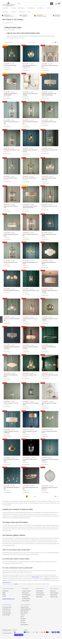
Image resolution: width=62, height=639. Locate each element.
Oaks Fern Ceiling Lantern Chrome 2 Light (11, 403)
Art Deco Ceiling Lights (6, 612)
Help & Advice (57, 16)
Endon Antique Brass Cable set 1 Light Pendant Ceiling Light (50, 460)
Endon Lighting (6, 67)
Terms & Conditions (24, 624)
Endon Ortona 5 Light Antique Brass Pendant (11, 290)
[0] (58, 3)
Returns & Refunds (24, 612)
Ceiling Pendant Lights (9, 22)
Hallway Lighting (25, 592)
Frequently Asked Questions (26, 609)
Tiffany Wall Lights (53, 594)
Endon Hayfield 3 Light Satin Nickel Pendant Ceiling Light (49, 291)
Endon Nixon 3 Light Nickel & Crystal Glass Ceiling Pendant (11, 432)
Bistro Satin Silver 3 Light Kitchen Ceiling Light (50, 374)
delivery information (6, 582)
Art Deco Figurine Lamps (7, 607)
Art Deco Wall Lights (6, 614)
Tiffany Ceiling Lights (54, 592)
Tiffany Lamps (53, 590)
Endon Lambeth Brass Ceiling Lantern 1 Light (49, 149)
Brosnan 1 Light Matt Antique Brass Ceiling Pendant (11, 460)
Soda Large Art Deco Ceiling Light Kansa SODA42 (11, 375)
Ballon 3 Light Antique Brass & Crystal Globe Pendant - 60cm (49, 488)
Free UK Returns (25, 16)
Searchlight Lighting (45, 321)
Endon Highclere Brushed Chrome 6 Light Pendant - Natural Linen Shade (30, 207)
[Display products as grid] (55, 42)
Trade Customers (22, 11)
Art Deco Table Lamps (6, 609)
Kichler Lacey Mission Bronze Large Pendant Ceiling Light (30, 347)
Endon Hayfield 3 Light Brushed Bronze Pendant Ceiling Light (10, 94)
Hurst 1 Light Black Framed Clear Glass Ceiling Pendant (31, 404)
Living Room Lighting (26, 598)
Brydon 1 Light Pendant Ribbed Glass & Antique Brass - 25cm (29, 66)
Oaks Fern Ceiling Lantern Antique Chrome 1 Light (30, 122)
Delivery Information (24, 610)
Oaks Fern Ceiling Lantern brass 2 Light (10, 262)
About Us (29, 11)
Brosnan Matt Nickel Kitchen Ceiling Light (49, 121)
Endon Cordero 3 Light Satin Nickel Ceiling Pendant (11, 235)
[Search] (51, 3)
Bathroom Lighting (25, 600)
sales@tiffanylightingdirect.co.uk (8, 598)
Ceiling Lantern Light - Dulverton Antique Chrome (30, 319)
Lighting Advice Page (24, 607)
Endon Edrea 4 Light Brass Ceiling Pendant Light (49, 404)
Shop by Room (5, 11)
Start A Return (23, 618)
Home (3, 22)
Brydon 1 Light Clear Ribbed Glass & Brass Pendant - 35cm (49, 179)
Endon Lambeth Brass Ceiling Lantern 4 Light (11, 149)
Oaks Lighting (25, 179)
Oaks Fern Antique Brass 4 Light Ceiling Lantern (11, 207)
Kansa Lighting (44, 265)
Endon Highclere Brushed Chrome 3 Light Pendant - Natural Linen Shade (49, 94)
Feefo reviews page (35, 576)
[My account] (56, 3)
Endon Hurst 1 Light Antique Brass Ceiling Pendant (49, 235)
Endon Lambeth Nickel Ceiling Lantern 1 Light (31, 290)
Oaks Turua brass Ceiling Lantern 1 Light (30, 374)
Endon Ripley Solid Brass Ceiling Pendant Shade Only (30, 150)
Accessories (13, 11)
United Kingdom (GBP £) (7, 630)
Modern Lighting (39, 596)
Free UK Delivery (8, 16)
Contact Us (23, 614)
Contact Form (23, 620)
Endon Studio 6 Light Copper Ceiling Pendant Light (11, 488)
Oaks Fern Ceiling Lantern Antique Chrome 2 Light (11, 122)
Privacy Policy (23, 622)
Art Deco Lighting (39, 590)
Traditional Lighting (39, 592)
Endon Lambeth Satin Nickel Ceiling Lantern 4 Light (50, 66)
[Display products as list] (57, 42)
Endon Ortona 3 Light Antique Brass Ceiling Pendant (49, 432)
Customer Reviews (41, 16)
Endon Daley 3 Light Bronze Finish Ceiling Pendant (30, 432)
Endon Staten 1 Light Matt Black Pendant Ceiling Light (49, 347)
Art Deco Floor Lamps (6, 610)
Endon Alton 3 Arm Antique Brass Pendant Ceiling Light (30, 94)
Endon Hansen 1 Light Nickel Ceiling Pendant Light (11, 319)
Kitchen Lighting (25, 596)
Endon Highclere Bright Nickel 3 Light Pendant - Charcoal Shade (12, 347)
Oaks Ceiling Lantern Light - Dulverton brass (49, 206)
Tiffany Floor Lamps (54, 596)
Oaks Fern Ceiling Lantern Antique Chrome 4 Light (30, 235)
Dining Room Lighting (26, 590)
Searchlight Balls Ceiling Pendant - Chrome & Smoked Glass (50, 319)
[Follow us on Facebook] (15, 632)
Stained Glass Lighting (40, 594)
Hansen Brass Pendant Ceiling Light (10, 65)
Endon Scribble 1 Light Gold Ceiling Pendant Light (30, 488)
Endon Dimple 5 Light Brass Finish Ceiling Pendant (30, 263)
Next (55, 496)
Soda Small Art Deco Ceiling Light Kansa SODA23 (49, 263)
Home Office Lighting (26, 594)
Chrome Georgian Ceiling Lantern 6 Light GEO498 (30, 460)
